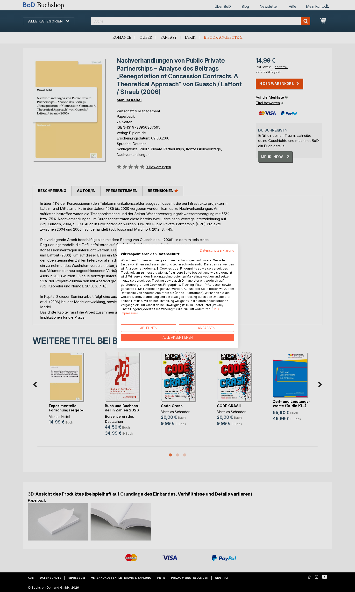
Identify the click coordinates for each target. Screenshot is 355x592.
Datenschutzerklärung (217, 250)
